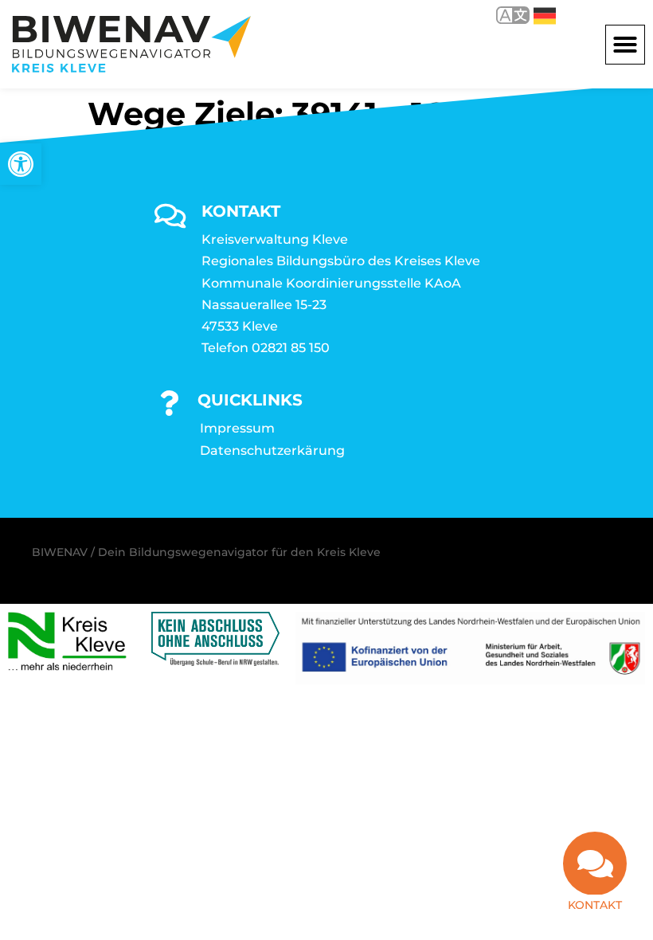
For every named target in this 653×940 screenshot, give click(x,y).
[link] (20, 164)
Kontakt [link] (595, 905)
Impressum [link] (237, 428)
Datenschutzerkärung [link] (272, 450)
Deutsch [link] (533, 14)
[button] (625, 45)
